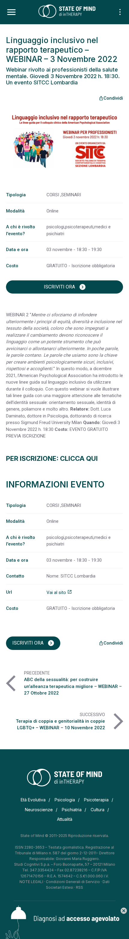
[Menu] (11, 12)
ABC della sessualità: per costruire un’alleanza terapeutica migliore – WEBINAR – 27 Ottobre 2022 (73, 686)
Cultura (97, 809)
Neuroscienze (39, 809)
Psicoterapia (96, 799)
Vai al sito (59, 592)
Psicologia (65, 799)
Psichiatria (72, 809)
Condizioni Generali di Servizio (73, 881)
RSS (79, 887)
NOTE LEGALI (31, 881)
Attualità (64, 819)
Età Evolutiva (33, 799)
